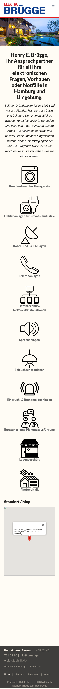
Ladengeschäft (29, 459)
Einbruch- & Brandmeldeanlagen (29, 400)
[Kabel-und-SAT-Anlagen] (29, 227)
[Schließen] (43, 525)
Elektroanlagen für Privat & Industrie (29, 216)
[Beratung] (29, 410)
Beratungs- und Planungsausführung (29, 429)
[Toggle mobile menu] (53, 6)
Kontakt (47, 674)
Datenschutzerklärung (15, 666)
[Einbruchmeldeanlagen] (29, 381)
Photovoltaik (29, 489)
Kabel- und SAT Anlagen (29, 246)
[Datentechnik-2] (29, 287)
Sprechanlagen (29, 340)
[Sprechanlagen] (29, 321)
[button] (29, 538)
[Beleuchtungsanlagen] (29, 351)
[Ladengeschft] (29, 440)
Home (7, 674)
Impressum (35, 666)
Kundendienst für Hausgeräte (29, 186)
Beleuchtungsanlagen (29, 370)
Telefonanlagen (29, 276)
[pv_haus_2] (29, 470)
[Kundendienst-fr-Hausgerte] (29, 167)
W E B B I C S (34, 682)
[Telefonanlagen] (29, 257)
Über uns (19, 674)
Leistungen (33, 674)
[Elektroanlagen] (29, 197)
